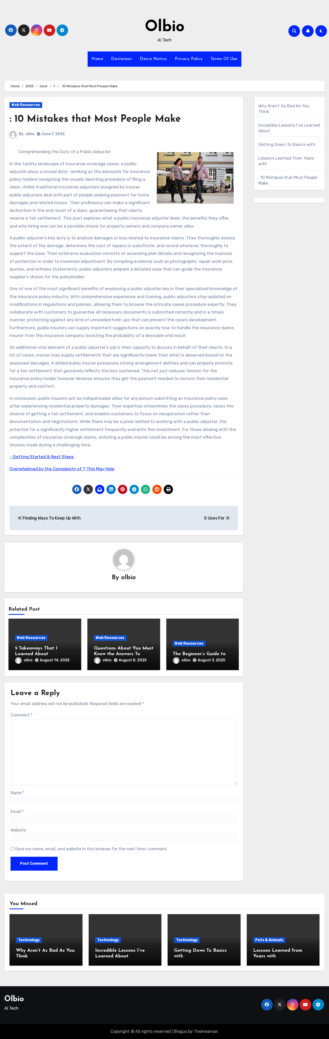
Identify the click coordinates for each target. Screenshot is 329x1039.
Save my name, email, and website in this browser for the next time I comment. (91, 848)
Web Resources (26, 105)
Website (18, 830)
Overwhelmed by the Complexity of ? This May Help (62, 468)
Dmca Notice (153, 59)
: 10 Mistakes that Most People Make (95, 119)
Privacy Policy (189, 59)
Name (17, 792)
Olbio (165, 27)
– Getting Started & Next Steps (42, 456)
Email (17, 811)
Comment (21, 715)
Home (97, 59)
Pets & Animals (269, 940)
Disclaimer (121, 59)
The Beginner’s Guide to (199, 654)
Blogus (180, 1031)
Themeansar (206, 1031)
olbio (29, 134)
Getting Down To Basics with (286, 144)
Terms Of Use (224, 59)
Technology (29, 940)
